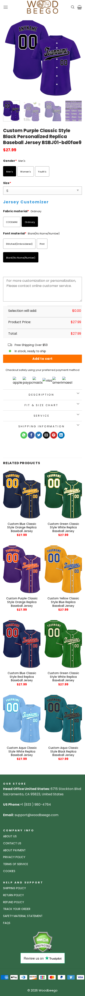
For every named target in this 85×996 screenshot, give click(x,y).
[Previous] (10, 58)
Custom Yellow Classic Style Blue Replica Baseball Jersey (63, 602)
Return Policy (13, 895)
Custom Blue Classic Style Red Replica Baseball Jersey (22, 676)
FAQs (6, 923)
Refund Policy (13, 902)
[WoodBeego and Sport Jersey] (42, 7)
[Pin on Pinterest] (53, 435)
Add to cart (42, 358)
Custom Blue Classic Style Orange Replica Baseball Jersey (22, 527)
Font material (14, 233)
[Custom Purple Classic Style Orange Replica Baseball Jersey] (21, 569)
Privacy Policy (14, 857)
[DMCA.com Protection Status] (43, 942)
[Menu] (5, 7)
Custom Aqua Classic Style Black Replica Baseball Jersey (63, 751)
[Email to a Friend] (46, 435)
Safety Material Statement (22, 916)
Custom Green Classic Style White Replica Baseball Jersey (63, 527)
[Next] (75, 58)
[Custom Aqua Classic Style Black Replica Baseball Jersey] (63, 719)
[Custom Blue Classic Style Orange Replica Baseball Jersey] (21, 495)
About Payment (14, 850)
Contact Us (12, 843)
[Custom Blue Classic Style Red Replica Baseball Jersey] (21, 644)
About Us (10, 836)
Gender (10, 161)
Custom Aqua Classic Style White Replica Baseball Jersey (22, 751)
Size (7, 183)
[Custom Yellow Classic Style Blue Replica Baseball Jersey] (63, 569)
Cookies (9, 871)
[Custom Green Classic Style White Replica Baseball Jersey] (63, 495)
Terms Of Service (15, 864)
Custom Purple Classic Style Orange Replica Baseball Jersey (22, 602)
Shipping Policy (14, 888)
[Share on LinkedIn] (61, 435)
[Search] (72, 7)
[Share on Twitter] (38, 435)
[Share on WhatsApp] (23, 435)
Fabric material (16, 211)
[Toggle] (78, 393)
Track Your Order (16, 909)
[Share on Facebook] (31, 435)
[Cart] (79, 7)
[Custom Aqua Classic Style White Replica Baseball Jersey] (21, 719)
